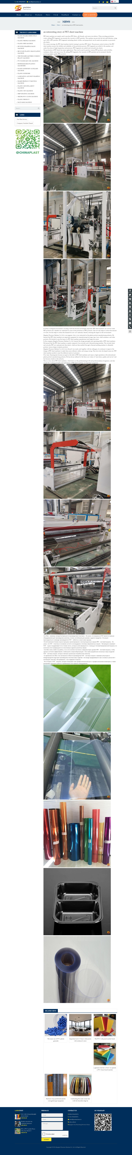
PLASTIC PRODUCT (23, 99)
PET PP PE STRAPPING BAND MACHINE (26, 47)
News (66, 21)
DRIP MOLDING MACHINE (26, 93)
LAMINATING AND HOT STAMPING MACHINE (29, 77)
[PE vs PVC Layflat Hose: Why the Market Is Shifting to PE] (17, 1133)
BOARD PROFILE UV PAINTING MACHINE (27, 82)
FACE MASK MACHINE (25, 102)
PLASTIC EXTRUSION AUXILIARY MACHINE (28, 69)
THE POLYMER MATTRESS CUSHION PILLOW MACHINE (29, 57)
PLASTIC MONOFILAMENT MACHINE (26, 87)
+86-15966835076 (21, 2)
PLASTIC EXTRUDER (24, 73)
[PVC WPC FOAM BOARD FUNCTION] (17, 1119)
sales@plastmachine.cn (34, 2)
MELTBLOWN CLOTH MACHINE (28, 96)
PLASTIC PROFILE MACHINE (26, 40)
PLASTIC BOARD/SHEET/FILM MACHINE (27, 37)
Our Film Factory (22, 119)
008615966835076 (74, 1114)
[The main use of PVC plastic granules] (56, 1025)
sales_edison (72, 1122)
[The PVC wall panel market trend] (105, 1025)
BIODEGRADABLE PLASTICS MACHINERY (26, 65)
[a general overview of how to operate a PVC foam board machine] (105, 1054)
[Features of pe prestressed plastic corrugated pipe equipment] (56, 1085)
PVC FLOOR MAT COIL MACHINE (28, 61)
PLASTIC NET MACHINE (25, 91)
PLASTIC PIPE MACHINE (25, 43)
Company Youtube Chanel (25, 123)
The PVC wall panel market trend (105, 1039)
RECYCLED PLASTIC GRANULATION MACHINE (29, 52)
